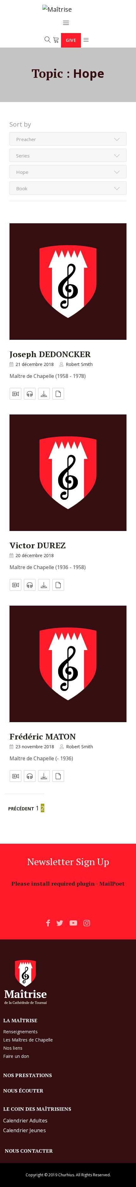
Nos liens (12, 1048)
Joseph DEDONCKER (50, 354)
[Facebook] (48, 923)
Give (71, 40)
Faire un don (16, 1056)
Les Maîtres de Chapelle (28, 1040)
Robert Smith (79, 364)
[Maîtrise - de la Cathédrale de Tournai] (66, 9)
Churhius (66, 1175)
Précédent (21, 809)
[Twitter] (59, 923)
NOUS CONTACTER (29, 1150)
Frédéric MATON (42, 736)
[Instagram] (86, 923)
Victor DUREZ (37, 545)
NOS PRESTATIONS (27, 1075)
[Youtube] (73, 923)
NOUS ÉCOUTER (23, 1090)
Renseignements (20, 1032)
